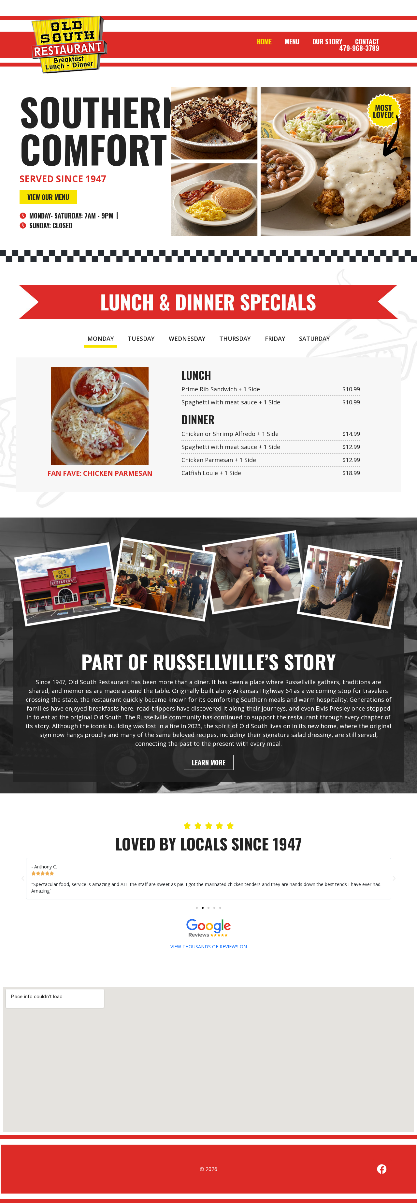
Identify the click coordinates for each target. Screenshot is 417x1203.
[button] (23, 878)
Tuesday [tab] (141, 338)
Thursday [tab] (235, 338)
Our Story (327, 41)
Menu (292, 41)
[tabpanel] (208, 424)
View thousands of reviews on (208, 946)
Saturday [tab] (314, 338)
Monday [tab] (100, 338)
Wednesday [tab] (187, 338)
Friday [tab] (275, 338)
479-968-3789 (359, 48)
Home (264, 41)
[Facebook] (382, 1169)
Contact (367, 41)
